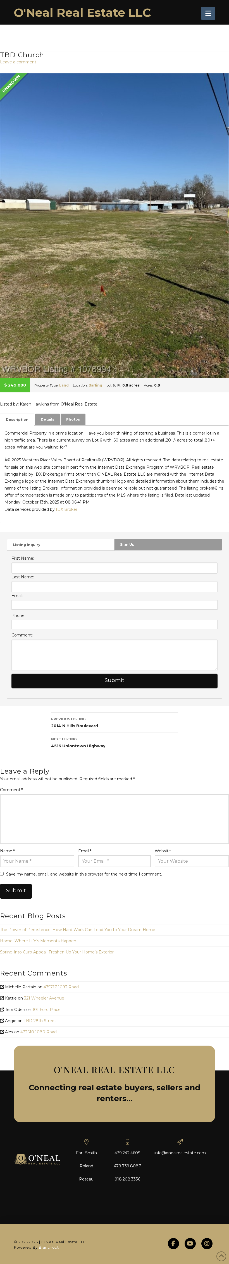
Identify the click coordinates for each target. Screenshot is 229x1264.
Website (163, 850)
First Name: (22, 558)
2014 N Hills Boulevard (74, 722)
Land (64, 385)
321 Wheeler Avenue (44, 998)
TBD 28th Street (40, 1020)
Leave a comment (18, 62)
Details (47, 419)
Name (7, 850)
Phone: (18, 615)
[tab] (17, 420)
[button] (208, 13)
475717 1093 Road (61, 986)
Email (84, 850)
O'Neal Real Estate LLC (82, 12)
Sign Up (127, 544)
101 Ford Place (46, 1009)
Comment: (22, 635)
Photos (73, 419)
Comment (11, 789)
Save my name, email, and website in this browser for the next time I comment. (84, 874)
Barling (95, 385)
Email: (17, 595)
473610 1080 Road (38, 1031)
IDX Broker (66, 509)
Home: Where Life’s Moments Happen (38, 940)
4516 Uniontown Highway (78, 742)
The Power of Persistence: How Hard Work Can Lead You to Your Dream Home (77, 929)
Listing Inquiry (26, 545)
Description (17, 420)
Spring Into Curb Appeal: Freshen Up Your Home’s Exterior (57, 952)
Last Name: (22, 576)
